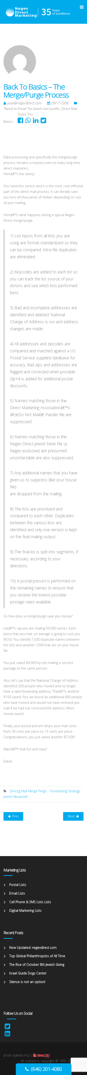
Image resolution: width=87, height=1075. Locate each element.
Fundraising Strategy (65, 791)
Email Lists (17, 893)
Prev (15, 816)
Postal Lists (17, 884)
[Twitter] (7, 1027)
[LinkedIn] (7, 1034)
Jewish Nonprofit (15, 796)
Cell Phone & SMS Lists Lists (30, 902)
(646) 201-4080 (46, 1069)
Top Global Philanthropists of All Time (37, 956)
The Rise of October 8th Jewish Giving (36, 964)
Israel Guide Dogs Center (27, 973)
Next (71, 816)
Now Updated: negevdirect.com (33, 947)
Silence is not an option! (27, 982)
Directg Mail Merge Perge (28, 791)
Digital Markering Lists (25, 910)
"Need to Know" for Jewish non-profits (31, 108)
